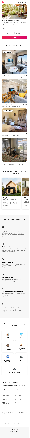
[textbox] (8, 33)
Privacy (12, 433)
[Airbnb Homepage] (3, 2)
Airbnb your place (21, 2)
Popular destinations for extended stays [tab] (11, 385)
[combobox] (14, 28)
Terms (16, 433)
